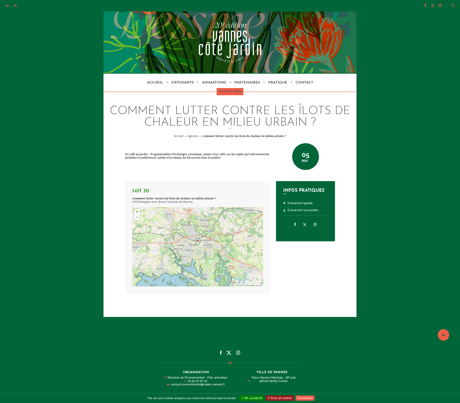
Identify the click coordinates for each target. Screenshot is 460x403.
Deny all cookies (281, 398)
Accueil (178, 136)
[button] (198, 242)
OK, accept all (252, 398)
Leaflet (239, 285)
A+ (7, 6)
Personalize (305, 398)
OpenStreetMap (249, 285)
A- (16, 6)
